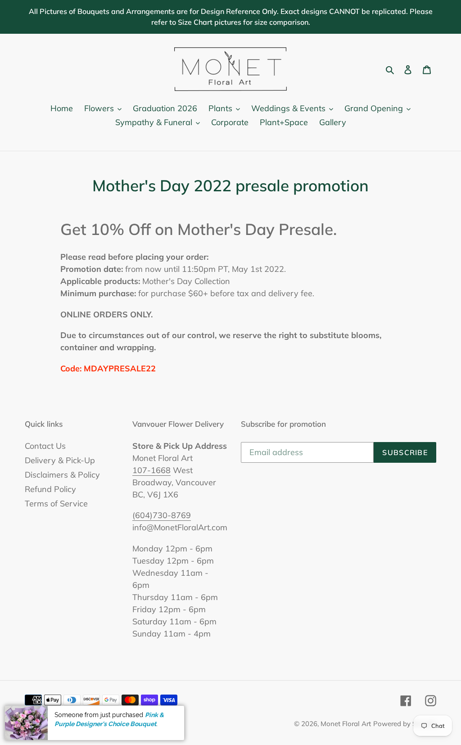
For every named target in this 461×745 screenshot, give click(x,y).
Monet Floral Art (346, 723)
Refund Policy (50, 489)
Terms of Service (56, 503)
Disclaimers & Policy (62, 475)
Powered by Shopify (404, 723)
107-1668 (151, 470)
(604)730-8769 (161, 515)
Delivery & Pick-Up (60, 460)
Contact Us (45, 446)
